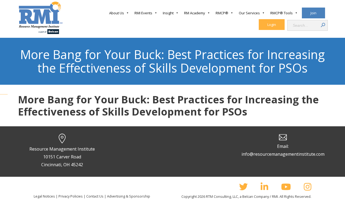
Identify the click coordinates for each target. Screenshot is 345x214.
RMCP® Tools (281, 13)
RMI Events (143, 13)
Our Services (249, 13)
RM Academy (194, 13)
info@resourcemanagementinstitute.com (283, 154)
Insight (168, 13)
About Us (116, 13)
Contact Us (95, 196)
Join (313, 13)
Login (271, 24)
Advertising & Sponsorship (128, 196)
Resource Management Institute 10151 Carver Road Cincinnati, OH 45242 (62, 157)
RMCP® (222, 13)
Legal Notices (44, 196)
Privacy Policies (70, 196)
